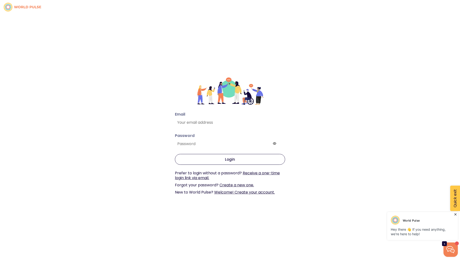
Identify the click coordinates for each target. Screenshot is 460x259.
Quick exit (455, 198)
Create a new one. (236, 185)
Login (230, 159)
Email (180, 114)
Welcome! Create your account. (244, 192)
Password (185, 135)
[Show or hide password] (274, 143)
